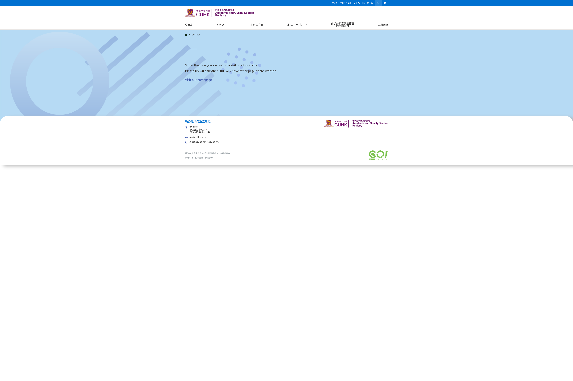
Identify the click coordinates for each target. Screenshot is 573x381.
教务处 (335, 3)
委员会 (189, 24)
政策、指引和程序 (297, 24)
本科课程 (222, 24)
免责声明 (209, 158)
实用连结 (383, 24)
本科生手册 (256, 24)
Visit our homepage (198, 79)
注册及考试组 (345, 3)
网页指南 (189, 158)
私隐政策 (199, 158)
